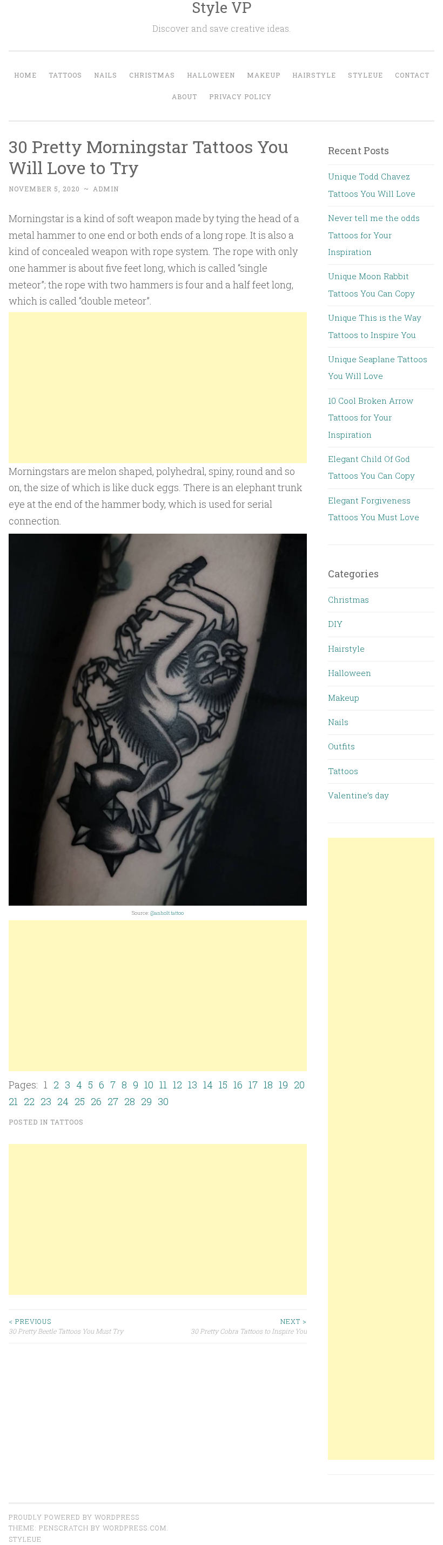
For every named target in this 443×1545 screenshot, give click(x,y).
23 (46, 1101)
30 (163, 1101)
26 (96, 1101)
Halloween (211, 75)
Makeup (263, 75)
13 (192, 1084)
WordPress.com (134, 1527)
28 (129, 1101)
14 (208, 1084)
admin (106, 188)
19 (283, 1084)
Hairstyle (314, 75)
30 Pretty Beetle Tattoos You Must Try (66, 1326)
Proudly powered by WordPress (74, 1517)
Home (25, 75)
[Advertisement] (158, 387)
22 (29, 1101)
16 (238, 1084)
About (184, 96)
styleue (25, 1539)
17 (253, 1084)
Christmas (152, 75)
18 (268, 1084)
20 (299, 1084)
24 (63, 1101)
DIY (335, 623)
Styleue (365, 75)
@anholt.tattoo (167, 913)
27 (113, 1101)
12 (177, 1084)
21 (13, 1101)
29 (146, 1101)
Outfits (341, 746)
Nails (105, 75)
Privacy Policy (240, 96)
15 (223, 1084)
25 (80, 1101)
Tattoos (65, 75)
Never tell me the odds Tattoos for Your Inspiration (374, 234)
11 (163, 1084)
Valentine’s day (358, 795)
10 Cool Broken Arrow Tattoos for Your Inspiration (370, 417)
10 (148, 1084)
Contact (412, 75)
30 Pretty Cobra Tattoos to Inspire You (249, 1326)
